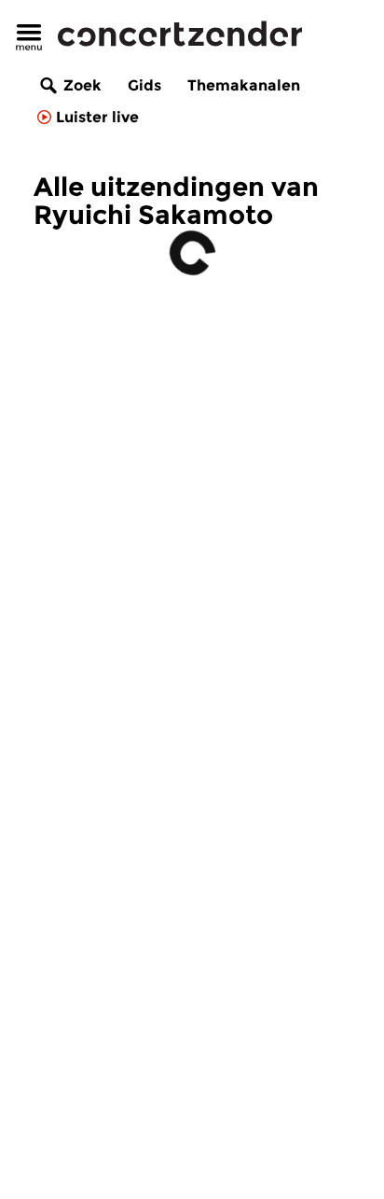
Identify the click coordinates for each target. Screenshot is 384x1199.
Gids (144, 85)
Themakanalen (243, 85)
